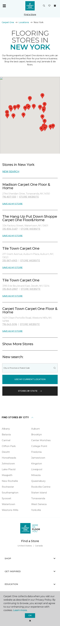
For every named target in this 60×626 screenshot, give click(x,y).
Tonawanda (38, 498)
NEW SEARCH (10, 171)
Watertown (8, 504)
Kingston (36, 463)
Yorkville (36, 510)
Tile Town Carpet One (20, 248)
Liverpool (36, 469)
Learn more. (20, 610)
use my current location (30, 379)
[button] (44, 6)
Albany (6, 428)
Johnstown (8, 463)
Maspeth (7, 475)
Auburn (35, 428)
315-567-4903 (9, 260)
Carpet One (8, 22)
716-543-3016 (9, 324)
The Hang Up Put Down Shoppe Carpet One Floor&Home (29, 218)
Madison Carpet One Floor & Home (26, 186)
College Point (39, 446)
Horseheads (9, 457)
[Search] (55, 367)
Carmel (6, 440)
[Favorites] (49, 6)
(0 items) (55, 6)
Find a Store (30, 14)
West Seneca (39, 504)
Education (11, 584)
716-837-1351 (9, 196)
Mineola (36, 475)
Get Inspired (13, 571)
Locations (24, 22)
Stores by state (27, 391)
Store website (29, 196)
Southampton (10, 492)
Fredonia (36, 452)
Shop (8, 558)
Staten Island (39, 492)
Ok (29, 615)
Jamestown (38, 457)
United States (24, 545)
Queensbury (38, 481)
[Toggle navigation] (4, 6)
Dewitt (6, 452)
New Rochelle (10, 481)
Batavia (6, 434)
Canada (39, 545)
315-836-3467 (10, 229)
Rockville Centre (40, 486)
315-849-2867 (10, 289)
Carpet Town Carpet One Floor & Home (30, 310)
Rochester (8, 486)
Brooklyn (36, 434)
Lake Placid (8, 469)
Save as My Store (12, 203)
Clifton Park (9, 446)
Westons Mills (10, 510)
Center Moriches (41, 440)
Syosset (6, 498)
